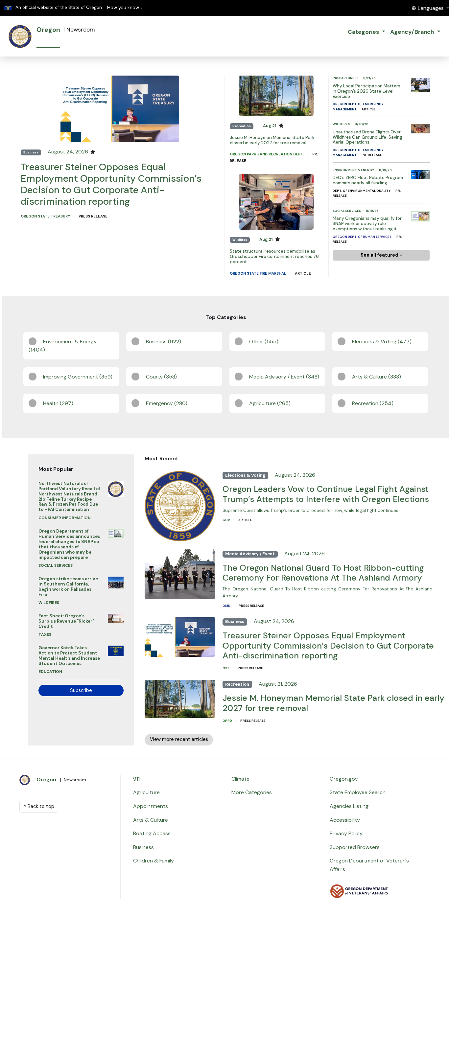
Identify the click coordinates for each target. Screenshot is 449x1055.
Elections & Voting (245, 475)
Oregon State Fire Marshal (258, 273)
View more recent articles (179, 739)
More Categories (251, 792)
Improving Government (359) (77, 376)
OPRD (228, 721)
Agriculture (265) (270, 403)
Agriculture (146, 792)
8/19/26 (385, 170)
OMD (227, 606)
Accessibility (345, 819)
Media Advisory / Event (250, 554)
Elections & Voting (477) (382, 341)
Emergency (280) (166, 403)
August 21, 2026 (278, 683)
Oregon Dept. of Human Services (362, 237)
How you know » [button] (125, 8)
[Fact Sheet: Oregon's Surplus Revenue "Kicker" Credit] (116, 616)
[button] (430, 8)
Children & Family (153, 860)
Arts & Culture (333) (376, 376)
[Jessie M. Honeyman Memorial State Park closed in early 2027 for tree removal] (276, 95)
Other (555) (263, 341)
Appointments (150, 806)
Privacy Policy (346, 833)
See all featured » (381, 255)
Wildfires (239, 240)
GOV (227, 520)
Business (30, 152)
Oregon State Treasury (46, 216)
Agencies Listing (349, 806)
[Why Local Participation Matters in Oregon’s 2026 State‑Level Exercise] (420, 83)
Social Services (347, 211)
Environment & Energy (354, 170)
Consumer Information (64, 517)
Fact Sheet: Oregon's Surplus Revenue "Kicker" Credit (66, 621)
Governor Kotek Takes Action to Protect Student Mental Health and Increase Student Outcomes (69, 655)
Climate (240, 778)
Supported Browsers (355, 847)
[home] (20, 36)
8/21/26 (369, 78)
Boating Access (152, 833)
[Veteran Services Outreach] (359, 890)
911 (136, 778)
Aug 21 (270, 125)
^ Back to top (38, 806)
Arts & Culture (150, 819)
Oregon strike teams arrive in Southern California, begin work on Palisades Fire (68, 586)
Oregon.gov (344, 778)
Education (50, 671)
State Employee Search (358, 792)
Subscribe (81, 690)
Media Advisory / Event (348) (284, 376)
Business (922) (163, 341)
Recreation (241, 126)
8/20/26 (361, 124)
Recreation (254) (372, 403)
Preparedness (346, 78)
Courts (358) (161, 376)
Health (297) (58, 403)
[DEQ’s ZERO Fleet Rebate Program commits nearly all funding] (420, 172)
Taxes (44, 634)
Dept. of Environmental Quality (362, 191)
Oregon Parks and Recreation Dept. (267, 154)
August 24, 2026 (68, 151)
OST (226, 668)
